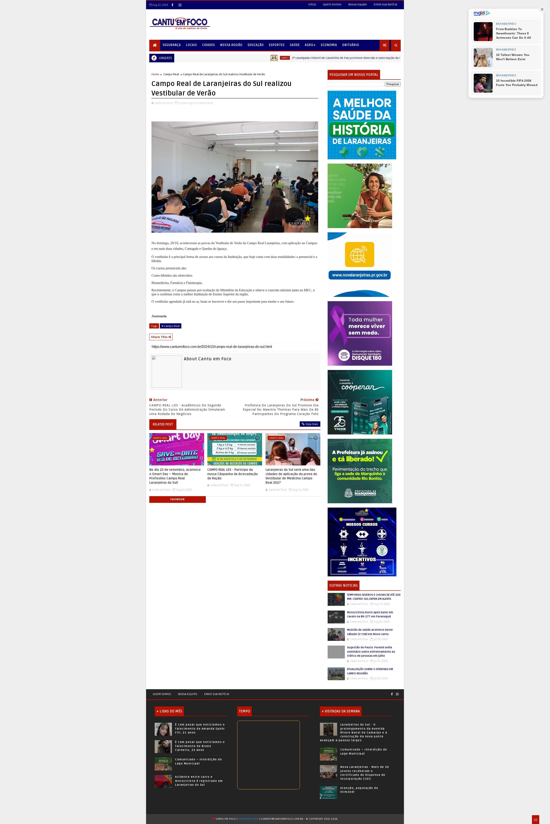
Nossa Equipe (357, 4)
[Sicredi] (360, 195)
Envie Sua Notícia (385, 4)
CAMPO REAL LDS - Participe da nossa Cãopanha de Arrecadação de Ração (232, 474)
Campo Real (171, 74)
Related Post (163, 424)
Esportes (277, 45)
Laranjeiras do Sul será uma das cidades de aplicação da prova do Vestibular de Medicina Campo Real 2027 (291, 476)
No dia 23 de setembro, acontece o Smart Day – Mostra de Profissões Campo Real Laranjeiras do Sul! (175, 476)
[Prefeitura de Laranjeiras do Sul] (362, 125)
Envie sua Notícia (216, 694)
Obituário (350, 45)
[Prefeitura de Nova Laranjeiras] (360, 264)
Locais (191, 45)
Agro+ (310, 45)
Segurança (172, 45)
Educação (256, 45)
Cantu (235, 57)
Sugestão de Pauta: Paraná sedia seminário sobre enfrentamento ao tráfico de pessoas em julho (371, 652)
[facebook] (172, 5)
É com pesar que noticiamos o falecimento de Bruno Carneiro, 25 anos (200, 746)
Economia (329, 45)
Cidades (208, 45)
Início (312, 4)
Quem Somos (332, 4)
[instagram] (180, 5)
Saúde (295, 45)
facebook (177, 499)
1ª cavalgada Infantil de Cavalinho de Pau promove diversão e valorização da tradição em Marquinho (313, 58)
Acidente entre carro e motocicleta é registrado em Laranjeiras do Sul (199, 780)
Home (155, 74)
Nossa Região (231, 45)
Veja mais (312, 424)
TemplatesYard (248, 819)
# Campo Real (171, 326)
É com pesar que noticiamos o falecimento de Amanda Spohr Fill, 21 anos (200, 728)
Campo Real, (205, 103)
